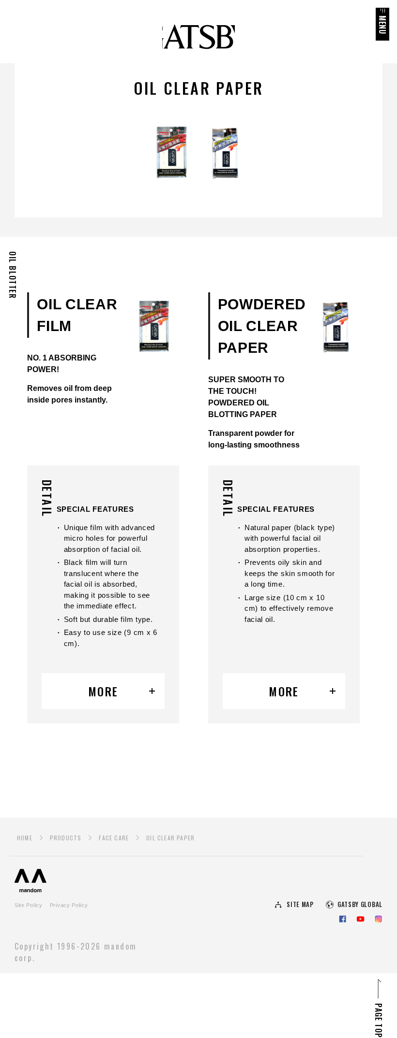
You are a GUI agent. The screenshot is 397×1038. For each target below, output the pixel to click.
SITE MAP (300, 904)
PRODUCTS (66, 838)
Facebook (342, 919)
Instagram (378, 919)
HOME (24, 838)
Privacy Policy (69, 905)
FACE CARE (114, 838)
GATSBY (198, 39)
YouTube (360, 919)
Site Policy (29, 905)
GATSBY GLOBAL (359, 904)
